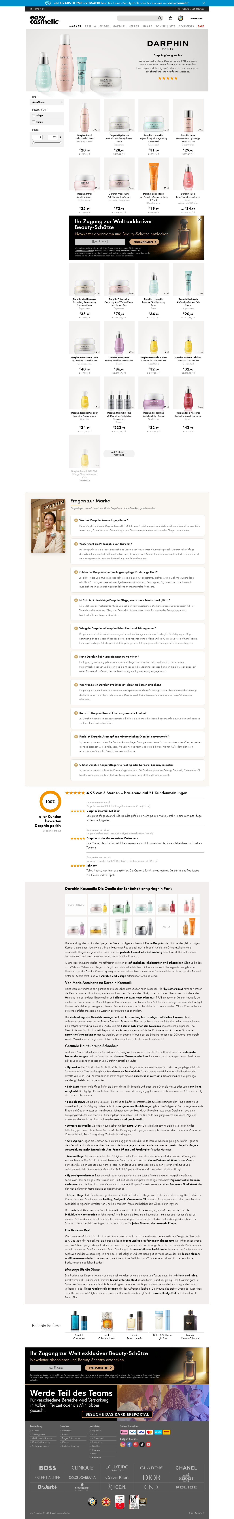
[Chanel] (186, 1468)
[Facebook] (129, 1444)
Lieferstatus (66, 1430)
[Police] (186, 1487)
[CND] (151, 1487)
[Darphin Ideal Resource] (166, 904)
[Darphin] (79, 60)
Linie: (35, 97)
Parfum (90, 26)
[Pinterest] (136, 1444)
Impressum (96, 1430)
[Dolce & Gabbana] (82, 1477)
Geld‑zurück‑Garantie (42, 1438)
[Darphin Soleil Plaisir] (189, 927)
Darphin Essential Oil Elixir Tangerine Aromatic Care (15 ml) (118, 806)
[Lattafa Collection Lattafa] (107, 1320)
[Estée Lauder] (47, 1477)
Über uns (96, 1449)
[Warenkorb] (170, 18)
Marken (75, 26)
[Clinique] (82, 1468)
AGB (94, 1434)
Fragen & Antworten (71, 1438)
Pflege (104, 26)
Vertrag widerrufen (40, 1446)
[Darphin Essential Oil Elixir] (98, 904)
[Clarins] (151, 1468)
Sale (201, 26)
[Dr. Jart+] (47, 1487)
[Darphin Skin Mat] (121, 927)
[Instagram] (123, 1444)
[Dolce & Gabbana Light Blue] (162, 1320)
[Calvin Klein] (117, 1477)
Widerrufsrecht (98, 1438)
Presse (94, 1453)
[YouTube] (148, 1444)
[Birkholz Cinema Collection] (190, 1320)
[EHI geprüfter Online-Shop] (106, 1502)
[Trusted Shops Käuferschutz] (180, 18)
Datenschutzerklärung (84, 250)
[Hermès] (186, 1477)
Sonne (160, 26)
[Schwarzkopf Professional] (82, 1487)
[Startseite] (31, 8)
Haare (147, 26)
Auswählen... (38, 102)
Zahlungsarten (38, 1434)
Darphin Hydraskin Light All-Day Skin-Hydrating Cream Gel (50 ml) (122, 861)
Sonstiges (186, 26)
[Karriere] (117, 1403)
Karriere (96, 1457)
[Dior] (151, 1477)
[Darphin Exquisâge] (121, 904)
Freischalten (143, 242)
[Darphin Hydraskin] (144, 904)
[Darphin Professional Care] (98, 927)
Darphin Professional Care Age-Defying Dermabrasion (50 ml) (119, 833)
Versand (35, 1430)
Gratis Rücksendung (41, 1442)
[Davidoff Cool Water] (79, 1320)
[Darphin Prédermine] (76, 927)
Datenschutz (97, 1442)
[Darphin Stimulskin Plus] (144, 927)
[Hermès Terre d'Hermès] (134, 1320)
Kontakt (65, 1434)
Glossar (65, 1442)
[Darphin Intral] (189, 904)
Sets (172, 26)
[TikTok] (142, 1444)
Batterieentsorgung (70, 1446)
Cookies (95, 1446)
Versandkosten (63, 1512)
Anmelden (196, 18)
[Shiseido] (117, 1468)
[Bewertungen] (168, 78)
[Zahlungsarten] (162, 1431)
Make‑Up (119, 26)
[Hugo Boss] (47, 1468)
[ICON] (117, 1487)
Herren (134, 26)
